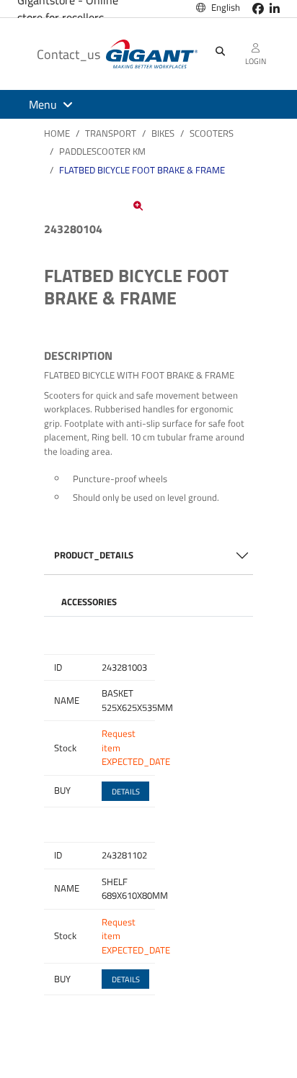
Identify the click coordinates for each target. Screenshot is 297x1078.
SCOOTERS (212, 133)
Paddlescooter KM (102, 151)
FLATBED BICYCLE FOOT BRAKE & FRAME (142, 170)
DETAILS (126, 791)
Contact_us (68, 54)
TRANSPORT (110, 133)
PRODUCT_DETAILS (93, 555)
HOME (57, 133)
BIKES (162, 133)
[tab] (89, 602)
